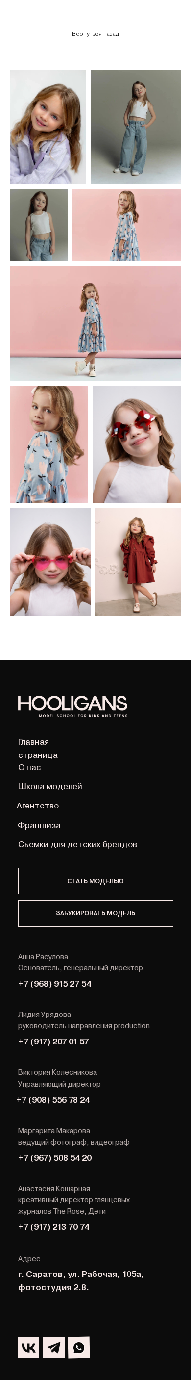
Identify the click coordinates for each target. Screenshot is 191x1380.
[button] (95, 881)
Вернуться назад (95, 33)
